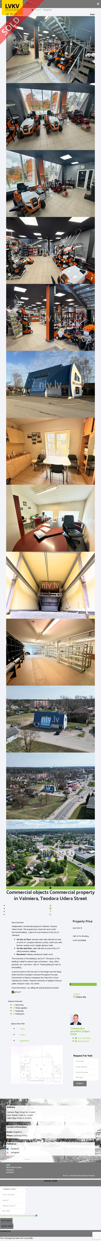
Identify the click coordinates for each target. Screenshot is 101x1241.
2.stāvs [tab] (22, 1034)
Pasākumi (10, 1170)
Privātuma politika (14, 1167)
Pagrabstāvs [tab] (24, 1040)
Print (92, 14)
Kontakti (10, 1172)
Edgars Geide (80, 1031)
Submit (80, 1083)
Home (8, 1165)
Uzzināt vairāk (6, 1226)
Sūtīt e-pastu (6, 1220)
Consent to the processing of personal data (18, 1215)
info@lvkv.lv (17, 1132)
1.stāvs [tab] (22, 1029)
